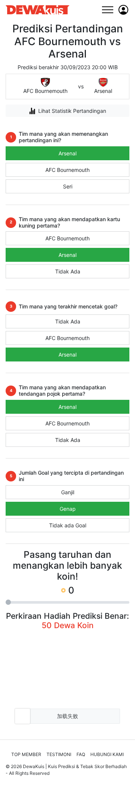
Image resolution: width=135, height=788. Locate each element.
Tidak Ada (67, 271)
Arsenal (67, 153)
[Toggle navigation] (107, 9)
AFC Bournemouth (67, 170)
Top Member (26, 754)
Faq (80, 754)
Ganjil (67, 492)
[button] (123, 10)
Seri (67, 186)
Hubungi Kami (107, 754)
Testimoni (58, 754)
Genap (68, 509)
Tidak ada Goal (67, 525)
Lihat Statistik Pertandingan (72, 111)
